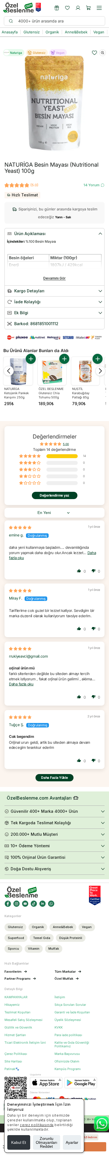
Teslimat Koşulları (17, 1012)
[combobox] (58, 21)
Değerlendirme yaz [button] (54, 495)
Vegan (87, 927)
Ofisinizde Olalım (66, 1061)
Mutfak (53, 949)
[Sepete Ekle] (31, 359)
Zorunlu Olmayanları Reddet (46, 1142)
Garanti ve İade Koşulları (72, 1012)
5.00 (66, 444)
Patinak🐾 (11, 1069)
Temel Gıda (41, 938)
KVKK (58, 1027)
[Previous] (9, 371)
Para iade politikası (68, 1035)
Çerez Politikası (15, 1054)
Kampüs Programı (67, 1069)
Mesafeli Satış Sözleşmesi (23, 1020)
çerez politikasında (37, 1125)
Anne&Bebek (63, 927)
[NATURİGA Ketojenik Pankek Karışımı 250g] (18, 371)
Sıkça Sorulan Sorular (70, 1005)
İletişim (59, 997)
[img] (20, 527)
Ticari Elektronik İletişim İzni (25, 1042)
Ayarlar (72, 1142)
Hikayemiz (12, 1005)
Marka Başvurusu (67, 1054)
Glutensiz (15, 927)
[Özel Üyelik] (57, 8)
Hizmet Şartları (15, 1035)
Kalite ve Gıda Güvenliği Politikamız (71, 1044)
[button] (89, 8)
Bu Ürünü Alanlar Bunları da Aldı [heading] (35, 350)
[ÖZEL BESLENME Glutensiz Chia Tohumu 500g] (52, 371)
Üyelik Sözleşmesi (67, 1020)
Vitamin (33, 949)
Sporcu (13, 949)
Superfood (16, 938)
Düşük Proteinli (70, 938)
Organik (38, 927)
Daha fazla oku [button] (21, 684)
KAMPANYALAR (15, 997)
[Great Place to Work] (38, 7)
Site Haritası (13, 1061)
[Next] (100, 371)
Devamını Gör (54, 278)
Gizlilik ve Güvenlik (18, 1027)
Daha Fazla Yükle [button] (54, 777)
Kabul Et (18, 1142)
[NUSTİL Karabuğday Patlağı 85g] (85, 371)
